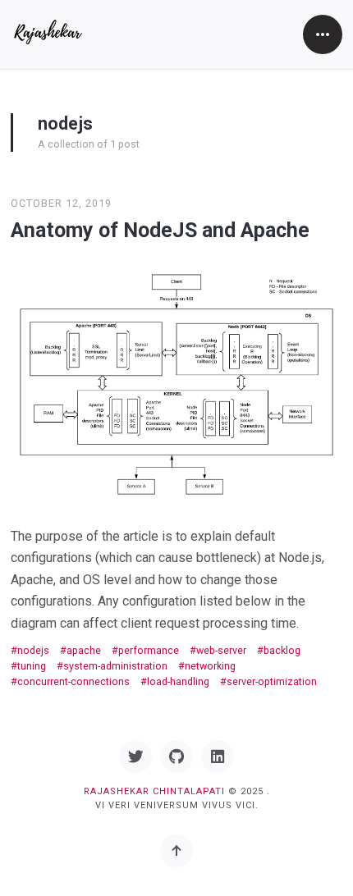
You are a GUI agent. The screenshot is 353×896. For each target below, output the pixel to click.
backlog (282, 650)
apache (83, 650)
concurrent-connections (73, 681)
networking (210, 666)
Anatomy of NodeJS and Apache (160, 230)
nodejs (33, 650)
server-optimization (272, 681)
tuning (31, 666)
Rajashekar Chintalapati (154, 791)
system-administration (115, 666)
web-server (221, 650)
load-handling (178, 681)
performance (148, 650)
